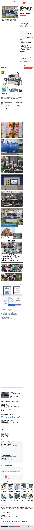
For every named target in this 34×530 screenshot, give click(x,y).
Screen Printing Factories (9, 519)
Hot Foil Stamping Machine (11, 508)
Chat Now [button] (30, 15)
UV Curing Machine (9, 416)
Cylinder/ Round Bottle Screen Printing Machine (29, 508)
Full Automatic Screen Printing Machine (13, 507)
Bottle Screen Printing (3, 521)
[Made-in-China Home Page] (17, 1)
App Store (2, 526)
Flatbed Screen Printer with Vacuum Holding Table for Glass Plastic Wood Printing (10, 501)
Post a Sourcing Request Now (8, 478)
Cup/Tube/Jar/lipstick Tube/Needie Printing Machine (21, 507)
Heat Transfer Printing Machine (4, 508)
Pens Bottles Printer (13, 416)
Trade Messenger (11, 526)
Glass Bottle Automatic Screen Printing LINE (5, 507)
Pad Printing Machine (17, 417)
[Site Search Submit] (24, 3)
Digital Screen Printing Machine (9, 516)
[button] (2, 3)
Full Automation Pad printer (20, 508)
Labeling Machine (10, 509)
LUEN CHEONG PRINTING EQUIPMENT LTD (23, 10)
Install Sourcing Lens (17, 526)
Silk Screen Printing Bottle (24, 521)
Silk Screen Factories (3, 519)
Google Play (6, 526)
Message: (3, 471)
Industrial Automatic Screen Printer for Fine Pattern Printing (23, 501)
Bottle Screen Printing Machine (11, 417)
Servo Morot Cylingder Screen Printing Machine (29, 507)
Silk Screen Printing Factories (16, 519)
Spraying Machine (19, 509)
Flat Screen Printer (3, 516)
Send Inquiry (23, 15)
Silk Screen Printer (16, 516)
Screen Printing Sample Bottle (17, 521)
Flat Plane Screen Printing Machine (28, 509)
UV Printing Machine (6, 417)
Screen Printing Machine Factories (24, 519)
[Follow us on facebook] (28, 526)
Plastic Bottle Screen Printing (10, 521)
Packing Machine (2, 509)
